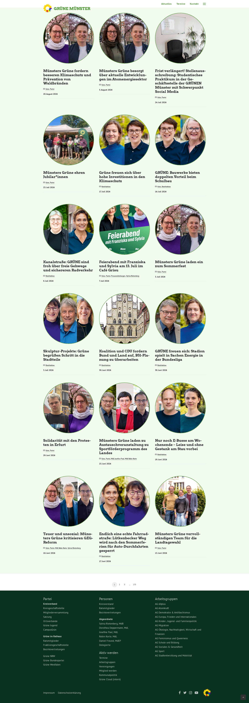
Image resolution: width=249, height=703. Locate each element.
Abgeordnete (106, 619)
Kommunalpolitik (108, 674)
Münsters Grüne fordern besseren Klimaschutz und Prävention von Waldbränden (67, 76)
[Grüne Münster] (70, 8)
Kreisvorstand (106, 603)
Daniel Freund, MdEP (110, 640)
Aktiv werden (108, 652)
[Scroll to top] (243, 696)
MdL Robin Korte (131, 459)
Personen (106, 599)
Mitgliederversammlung (55, 612)
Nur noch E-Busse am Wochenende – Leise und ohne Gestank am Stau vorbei (179, 444)
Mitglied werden (108, 670)
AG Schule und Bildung (167, 642)
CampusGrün (49, 629)
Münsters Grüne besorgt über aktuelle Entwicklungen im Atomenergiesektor (123, 74)
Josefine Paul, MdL (108, 632)
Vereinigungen (106, 666)
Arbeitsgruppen (107, 662)
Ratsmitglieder (51, 640)
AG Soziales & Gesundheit (169, 646)
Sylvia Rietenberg (132, 276)
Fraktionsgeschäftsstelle (56, 644)
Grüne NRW (49, 656)
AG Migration (162, 625)
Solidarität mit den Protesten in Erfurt (67, 442)
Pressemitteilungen (118, 276)
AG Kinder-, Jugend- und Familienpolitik (176, 621)
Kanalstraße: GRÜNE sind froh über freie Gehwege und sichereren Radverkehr (68, 266)
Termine (181, 3)
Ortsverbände (50, 621)
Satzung (47, 616)
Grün (47, 89)
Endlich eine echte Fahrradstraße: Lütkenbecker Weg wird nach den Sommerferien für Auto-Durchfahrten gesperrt (124, 542)
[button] (204, 4)
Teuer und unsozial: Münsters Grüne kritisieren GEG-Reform (68, 538)
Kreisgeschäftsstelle (53, 608)
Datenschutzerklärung (69, 692)
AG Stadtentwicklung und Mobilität (173, 655)
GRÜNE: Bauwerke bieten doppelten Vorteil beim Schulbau (177, 176)
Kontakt (194, 3)
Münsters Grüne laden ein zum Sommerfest (179, 264)
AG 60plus (160, 603)
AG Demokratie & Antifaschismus (172, 612)
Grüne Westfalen (51, 664)
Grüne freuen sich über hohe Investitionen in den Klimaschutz (122, 176)
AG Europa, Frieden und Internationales (175, 616)
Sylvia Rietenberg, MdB (111, 623)
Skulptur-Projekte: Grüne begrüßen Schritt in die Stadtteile (66, 355)
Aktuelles (166, 3)
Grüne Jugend (50, 625)
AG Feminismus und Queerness (171, 638)
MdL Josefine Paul (117, 459)
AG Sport (159, 651)
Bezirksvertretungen (54, 649)
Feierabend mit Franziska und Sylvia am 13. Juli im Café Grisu (122, 266)
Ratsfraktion (106, 186)
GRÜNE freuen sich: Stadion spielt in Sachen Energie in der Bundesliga (180, 355)
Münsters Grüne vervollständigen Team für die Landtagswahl (177, 538)
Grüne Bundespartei (53, 660)
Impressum (49, 692)
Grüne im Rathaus (52, 636)
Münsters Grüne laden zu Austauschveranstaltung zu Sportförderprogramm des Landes (124, 446)
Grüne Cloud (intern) (110, 679)
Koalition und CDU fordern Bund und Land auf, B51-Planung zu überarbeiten (124, 355)
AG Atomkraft (162, 608)
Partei (52, 89)
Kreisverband (50, 603)
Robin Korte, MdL (108, 636)
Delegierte (105, 644)
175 (134, 584)
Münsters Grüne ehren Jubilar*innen (64, 174)
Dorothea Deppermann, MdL (114, 627)
